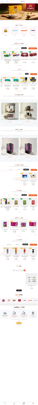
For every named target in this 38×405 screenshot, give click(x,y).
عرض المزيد (19, 290)
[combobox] (5, 1)
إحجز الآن (28, 121)
